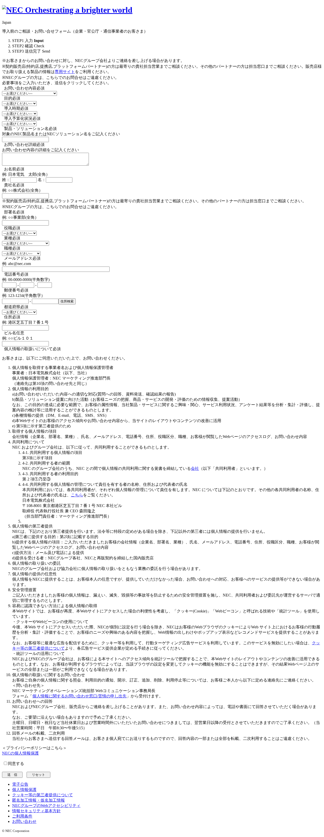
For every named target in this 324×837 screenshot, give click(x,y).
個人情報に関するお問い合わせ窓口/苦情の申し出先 (79, 696)
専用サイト (65, 72)
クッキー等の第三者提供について (42, 795)
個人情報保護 (24, 789)
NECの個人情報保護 (20, 753)
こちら (77, 495)
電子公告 (20, 784)
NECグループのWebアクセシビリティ (46, 805)
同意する (16, 763)
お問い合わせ (24, 821)
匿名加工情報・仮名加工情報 (38, 800)
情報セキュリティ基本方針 (36, 811)
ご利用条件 (22, 816)
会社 (195, 468)
